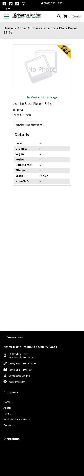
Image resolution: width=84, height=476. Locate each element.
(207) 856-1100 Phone (22, 363)
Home (8, 28)
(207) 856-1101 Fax (20, 369)
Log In (6, 8)
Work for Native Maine (17, 419)
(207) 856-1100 (53, 3)
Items (74, 16)
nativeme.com (17, 381)
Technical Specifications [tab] (28, 125)
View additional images (45, 97)
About (7, 407)
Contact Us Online (19, 375)
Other (22, 28)
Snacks (37, 28)
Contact (8, 425)
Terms (7, 413)
